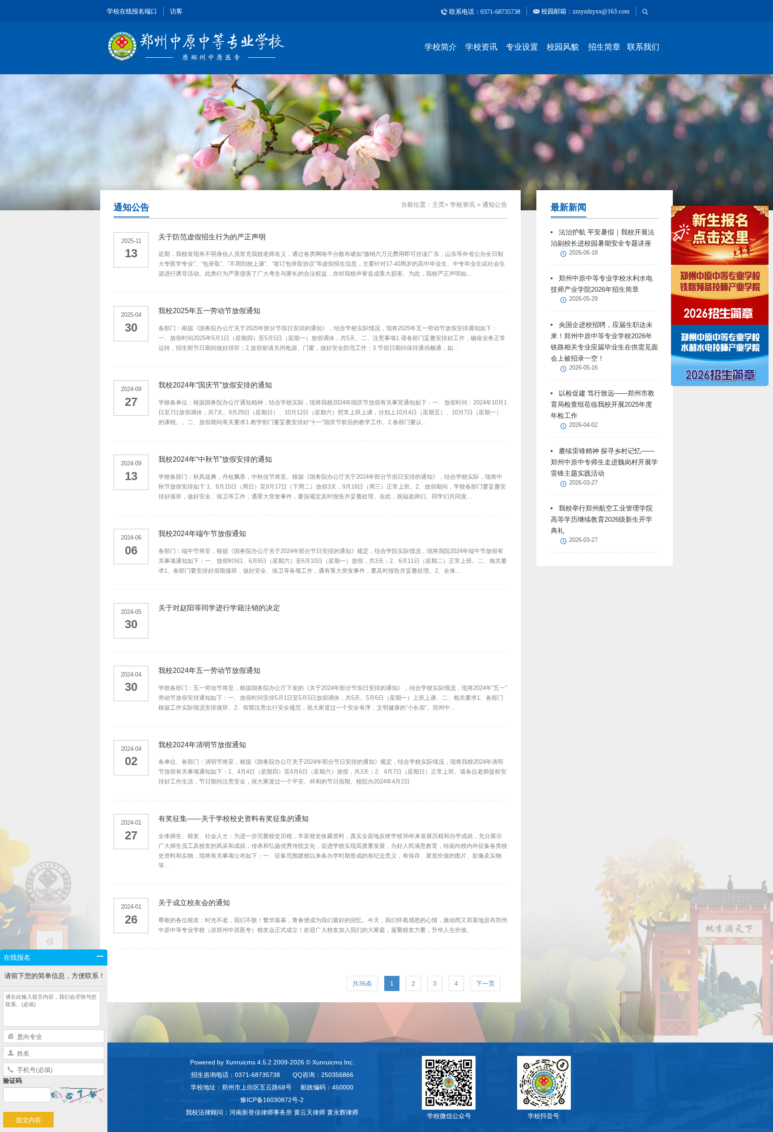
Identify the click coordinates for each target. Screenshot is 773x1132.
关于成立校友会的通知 (194, 902)
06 (131, 550)
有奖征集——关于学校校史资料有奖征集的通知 (233, 818)
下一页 (485, 983)
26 (131, 919)
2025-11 (131, 241)
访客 (176, 11)
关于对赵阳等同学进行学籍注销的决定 (219, 608)
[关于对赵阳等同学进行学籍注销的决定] (332, 617)
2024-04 (131, 674)
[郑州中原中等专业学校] (196, 46)
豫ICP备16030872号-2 (272, 1099)
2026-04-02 (583, 424)
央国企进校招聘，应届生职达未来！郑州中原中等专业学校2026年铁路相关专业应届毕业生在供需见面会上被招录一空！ (604, 341)
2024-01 (131, 822)
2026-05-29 (583, 298)
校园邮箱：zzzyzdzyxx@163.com (584, 11)
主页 (438, 204)
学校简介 (441, 47)
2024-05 (131, 612)
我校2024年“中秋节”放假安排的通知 (215, 459)
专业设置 (522, 47)
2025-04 (131, 314)
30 (131, 327)
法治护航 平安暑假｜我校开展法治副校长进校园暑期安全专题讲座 (602, 237)
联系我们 (643, 47)
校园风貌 (563, 47)
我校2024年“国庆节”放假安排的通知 (215, 385)
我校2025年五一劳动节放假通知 (209, 311)
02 (131, 761)
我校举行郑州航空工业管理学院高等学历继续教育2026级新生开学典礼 (602, 519)
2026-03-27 (583, 482)
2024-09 (131, 389)
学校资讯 (481, 47)
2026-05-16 (583, 367)
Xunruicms (240, 1062)
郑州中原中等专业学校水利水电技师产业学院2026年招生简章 (602, 283)
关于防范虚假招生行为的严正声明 (212, 237)
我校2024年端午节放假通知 (202, 533)
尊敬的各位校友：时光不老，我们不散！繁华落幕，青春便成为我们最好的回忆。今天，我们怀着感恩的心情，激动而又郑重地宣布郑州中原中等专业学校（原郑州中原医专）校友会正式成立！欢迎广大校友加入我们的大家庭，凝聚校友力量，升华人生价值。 (332, 925)
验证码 (12, 1080)
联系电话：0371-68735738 (484, 11)
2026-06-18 (583, 252)
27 (131, 402)
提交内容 (28, 1119)
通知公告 (494, 204)
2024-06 (131, 537)
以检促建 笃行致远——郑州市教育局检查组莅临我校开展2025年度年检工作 (602, 404)
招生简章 (604, 47)
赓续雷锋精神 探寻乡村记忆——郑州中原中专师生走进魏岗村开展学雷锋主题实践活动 (604, 462)
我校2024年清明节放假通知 (202, 745)
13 (131, 253)
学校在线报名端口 (132, 11)
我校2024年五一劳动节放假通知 (209, 670)
